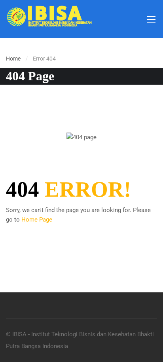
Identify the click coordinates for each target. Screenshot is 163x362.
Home (13, 58)
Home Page (36, 219)
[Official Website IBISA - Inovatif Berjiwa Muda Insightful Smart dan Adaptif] (49, 19)
